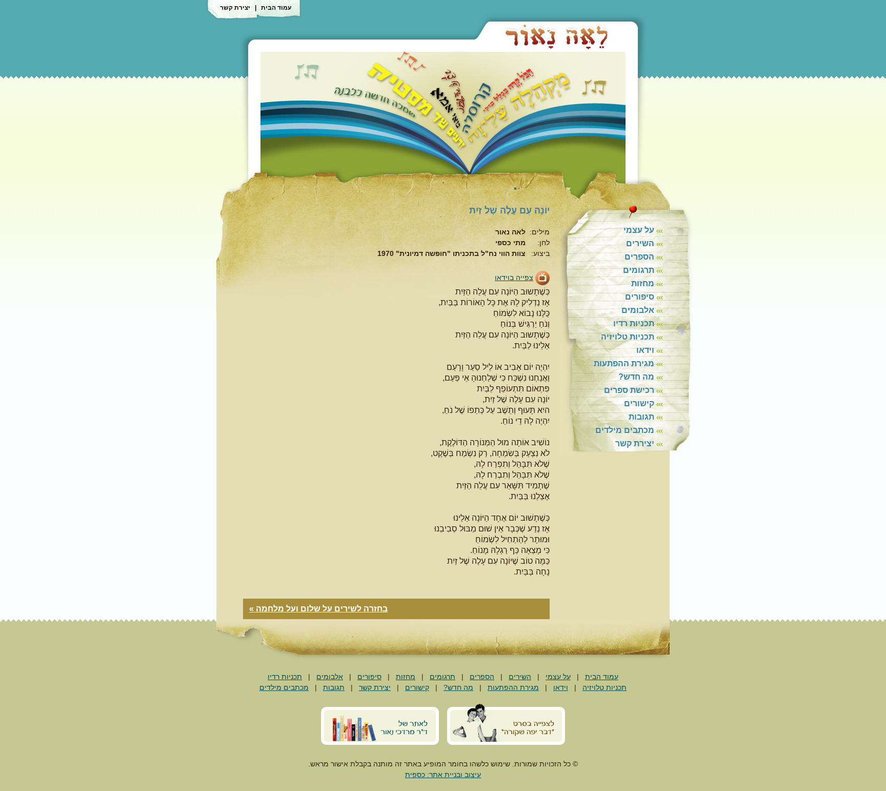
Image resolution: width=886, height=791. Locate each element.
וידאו (645, 350)
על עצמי (638, 230)
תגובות (641, 416)
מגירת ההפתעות (624, 363)
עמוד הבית (276, 7)
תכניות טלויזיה (627, 336)
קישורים (639, 403)
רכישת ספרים (629, 390)
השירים (640, 243)
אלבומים (637, 310)
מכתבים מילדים (624, 430)
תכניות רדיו (633, 323)
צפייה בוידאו (514, 277)
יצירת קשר (235, 7)
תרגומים (638, 270)
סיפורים (639, 296)
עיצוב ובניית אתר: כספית (443, 774)
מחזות (642, 283)
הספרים (639, 256)
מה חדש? (636, 376)
